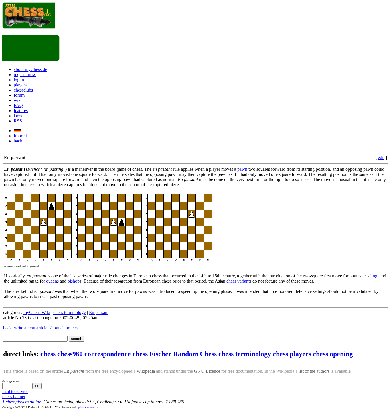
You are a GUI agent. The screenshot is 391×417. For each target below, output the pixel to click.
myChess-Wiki (36, 312)
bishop (74, 281)
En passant (98, 312)
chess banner (13, 396)
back (18, 140)
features (21, 110)
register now (25, 74)
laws (18, 115)
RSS (18, 120)
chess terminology (69, 312)
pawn (242, 169)
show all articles (64, 327)
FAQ (18, 105)
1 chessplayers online (21, 401)
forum (19, 95)
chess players (292, 354)
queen (51, 281)
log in (19, 79)
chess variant (238, 281)
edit (381, 157)
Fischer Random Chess (183, 354)
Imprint (20, 135)
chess (48, 354)
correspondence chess (116, 354)
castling (370, 275)
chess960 (70, 354)
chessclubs (23, 90)
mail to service (15, 391)
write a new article (30, 327)
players (20, 84)
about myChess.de (30, 69)
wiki (18, 100)
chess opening (333, 354)
